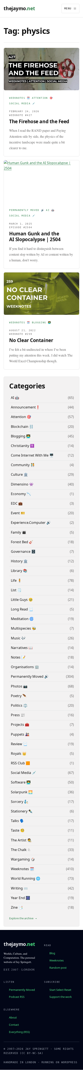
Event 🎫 (18, 513)
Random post (58, 968)
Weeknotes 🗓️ (19, 98)
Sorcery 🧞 (19, 801)
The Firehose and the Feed (39, 121)
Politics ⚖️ (19, 705)
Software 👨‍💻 (21, 782)
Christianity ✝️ (22, 445)
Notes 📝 (18, 657)
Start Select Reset (60, 990)
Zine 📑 (17, 907)
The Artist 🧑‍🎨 (21, 840)
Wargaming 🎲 (23, 859)
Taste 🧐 (17, 830)
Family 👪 (18, 532)
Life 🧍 (16, 580)
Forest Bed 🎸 (22, 542)
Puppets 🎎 (20, 734)
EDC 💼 (17, 503)
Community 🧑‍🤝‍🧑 (23, 465)
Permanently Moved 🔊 (26, 210)
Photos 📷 (19, 686)
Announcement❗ (25, 407)
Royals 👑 (18, 753)
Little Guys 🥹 (22, 599)
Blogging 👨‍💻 (41, 322)
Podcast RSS (16, 997)
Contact (14, 1025)
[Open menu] (70, 8)
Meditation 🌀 (22, 618)
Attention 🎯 (42, 98)
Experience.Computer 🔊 (31, 522)
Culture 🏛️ (19, 474)
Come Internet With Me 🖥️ (32, 455)
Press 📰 (18, 715)
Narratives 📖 (22, 647)
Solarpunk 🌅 (22, 792)
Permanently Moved (22, 990)
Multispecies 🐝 (23, 628)
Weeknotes (56, 960)
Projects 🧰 (20, 724)
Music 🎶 (18, 638)
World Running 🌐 (25, 878)
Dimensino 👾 (22, 484)
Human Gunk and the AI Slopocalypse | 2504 (34, 236)
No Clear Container (31, 340)
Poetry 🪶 (19, 695)
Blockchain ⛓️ (22, 426)
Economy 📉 (21, 493)
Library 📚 (19, 570)
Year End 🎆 (20, 897)
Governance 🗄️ (23, 551)
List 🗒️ (16, 590)
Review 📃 (19, 744)
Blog (52, 953)
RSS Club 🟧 (20, 763)
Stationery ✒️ (22, 811)
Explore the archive (21, 918)
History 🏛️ (19, 561)
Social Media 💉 (22, 103)
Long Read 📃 (22, 609)
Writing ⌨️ (19, 888)
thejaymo (19, 8)
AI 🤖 (50, 210)
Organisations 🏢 (25, 667)
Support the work (60, 997)
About (13, 1017)
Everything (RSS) (19, 1032)
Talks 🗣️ (17, 820)
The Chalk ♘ (20, 849)
